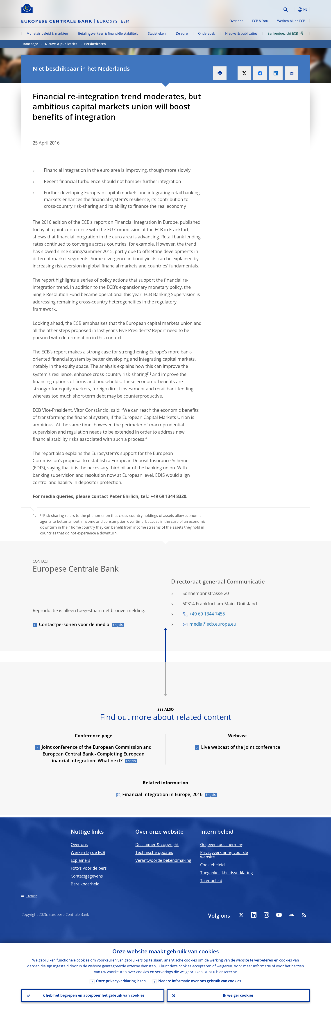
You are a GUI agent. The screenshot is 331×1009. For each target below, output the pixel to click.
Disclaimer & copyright (157, 845)
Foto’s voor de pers (89, 868)
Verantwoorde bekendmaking (163, 861)
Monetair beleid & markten (47, 33)
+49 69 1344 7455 (207, 614)
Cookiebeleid (212, 865)
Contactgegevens (87, 876)
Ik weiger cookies (238, 996)
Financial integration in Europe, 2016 (162, 795)
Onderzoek (206, 33)
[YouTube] (279, 914)
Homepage (29, 44)
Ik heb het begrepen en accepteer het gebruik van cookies (92, 996)
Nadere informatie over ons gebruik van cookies (199, 981)
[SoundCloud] (291, 914)
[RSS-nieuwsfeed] (304, 914)
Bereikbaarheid (85, 884)
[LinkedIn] (253, 914)
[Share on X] (244, 73)
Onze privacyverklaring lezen (121, 981)
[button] (294, 9)
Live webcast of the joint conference (240, 747)
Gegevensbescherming (221, 845)
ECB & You (260, 21)
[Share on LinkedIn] (276, 73)
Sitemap (31, 896)
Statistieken (157, 33)
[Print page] (220, 73)
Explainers (80, 861)
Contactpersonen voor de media (74, 625)
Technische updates (154, 853)
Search (285, 10)
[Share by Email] (291, 73)
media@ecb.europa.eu (212, 624)
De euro (182, 33)
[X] (241, 914)
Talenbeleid (211, 881)
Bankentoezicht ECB (283, 33)
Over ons (236, 21)
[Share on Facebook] (260, 73)
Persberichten (95, 44)
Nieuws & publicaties (241, 33)
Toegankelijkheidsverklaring (226, 873)
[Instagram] (266, 914)
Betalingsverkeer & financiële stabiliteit (108, 33)
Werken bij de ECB (291, 21)
